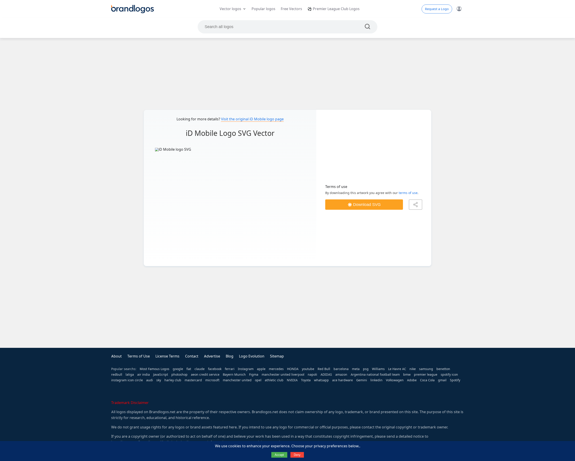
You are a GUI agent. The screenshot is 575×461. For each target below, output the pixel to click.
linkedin (376, 380)
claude (200, 369)
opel (258, 380)
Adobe (412, 380)
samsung (426, 369)
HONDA (293, 369)
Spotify (455, 380)
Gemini (361, 380)
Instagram (246, 369)
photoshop (179, 375)
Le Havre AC (397, 369)
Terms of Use (138, 356)
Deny (297, 455)
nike (412, 369)
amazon (341, 375)
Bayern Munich (234, 375)
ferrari (229, 369)
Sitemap (277, 356)
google (178, 369)
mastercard (193, 380)
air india (143, 375)
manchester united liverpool (283, 375)
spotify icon (449, 375)
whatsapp (321, 380)
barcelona (341, 369)
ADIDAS (326, 375)
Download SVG (367, 204)
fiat (188, 369)
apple (261, 369)
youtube (308, 369)
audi (149, 380)
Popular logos (263, 9)
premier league (425, 375)
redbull (116, 375)
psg (366, 369)
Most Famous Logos (154, 369)
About (116, 356)
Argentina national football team (375, 375)
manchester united (237, 380)
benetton (443, 369)
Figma (253, 375)
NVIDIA (292, 380)
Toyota (306, 380)
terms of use (408, 193)
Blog (229, 356)
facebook (214, 369)
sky (158, 380)
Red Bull (324, 369)
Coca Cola (427, 380)
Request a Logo (437, 9)
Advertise (212, 356)
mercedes (276, 369)
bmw (407, 375)
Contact (191, 356)
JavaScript (160, 375)
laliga (130, 375)
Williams (378, 369)
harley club (172, 380)
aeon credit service (205, 375)
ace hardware (342, 380)
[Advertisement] (287, 73)
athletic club (274, 380)
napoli (312, 375)
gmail (442, 380)
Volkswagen (395, 380)
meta (356, 369)
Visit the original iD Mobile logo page (252, 119)
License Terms (167, 356)
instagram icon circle (127, 380)
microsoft (212, 380)
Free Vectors (291, 9)
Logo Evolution (251, 356)
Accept (279, 455)
